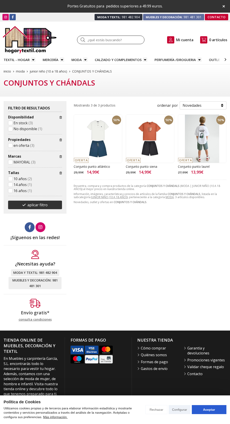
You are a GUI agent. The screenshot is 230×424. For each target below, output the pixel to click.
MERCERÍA (50, 59)
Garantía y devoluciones (198, 351)
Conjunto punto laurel (194, 166)
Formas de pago (154, 361)
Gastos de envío (154, 368)
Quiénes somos (154, 354)
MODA (76, 59)
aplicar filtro (37, 204)
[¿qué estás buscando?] (110, 39)
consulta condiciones (35, 320)
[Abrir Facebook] (13, 17)
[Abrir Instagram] (5, 17)
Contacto (195, 373)
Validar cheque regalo (205, 366)
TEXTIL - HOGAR (17, 59)
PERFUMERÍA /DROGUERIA (175, 59)
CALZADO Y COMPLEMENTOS (118, 59)
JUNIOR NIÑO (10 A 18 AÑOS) (109, 197)
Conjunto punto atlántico (92, 166)
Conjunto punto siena (141, 166)
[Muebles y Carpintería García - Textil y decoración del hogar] (30, 39)
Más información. (55, 417)
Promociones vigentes (206, 360)
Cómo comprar (153, 348)
